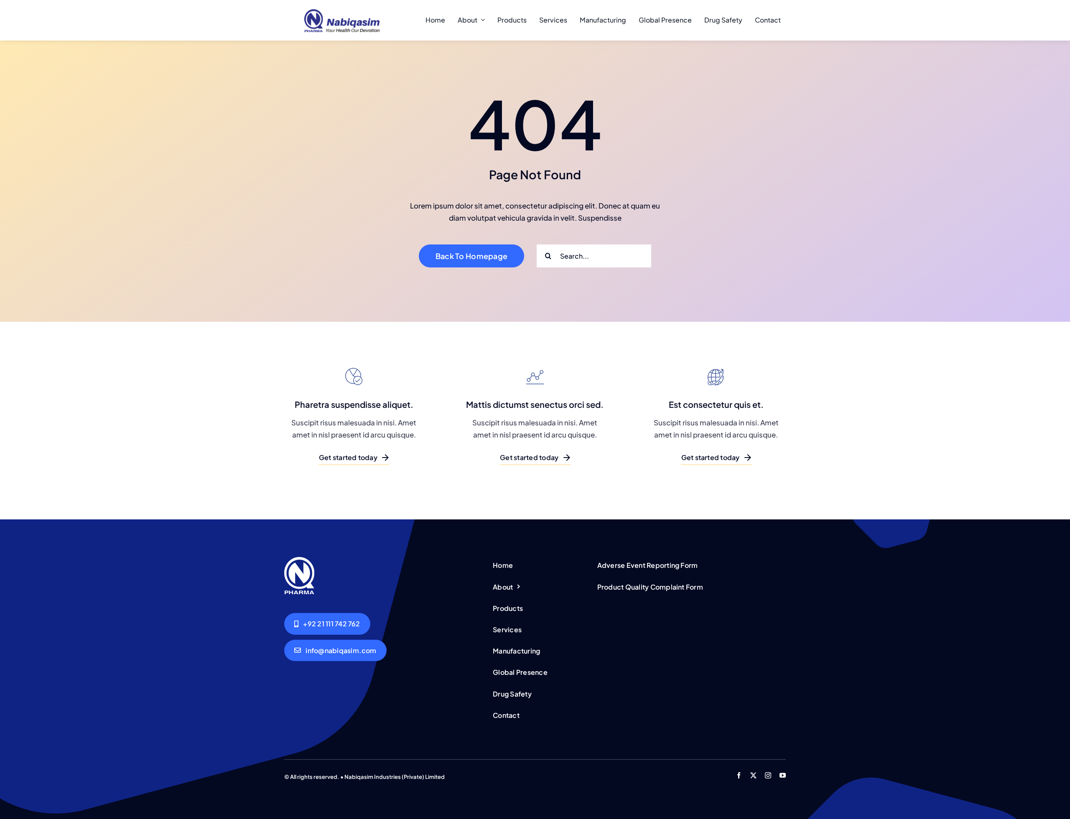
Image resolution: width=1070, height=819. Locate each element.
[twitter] (753, 775)
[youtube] (783, 775)
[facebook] (739, 775)
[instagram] (768, 775)
